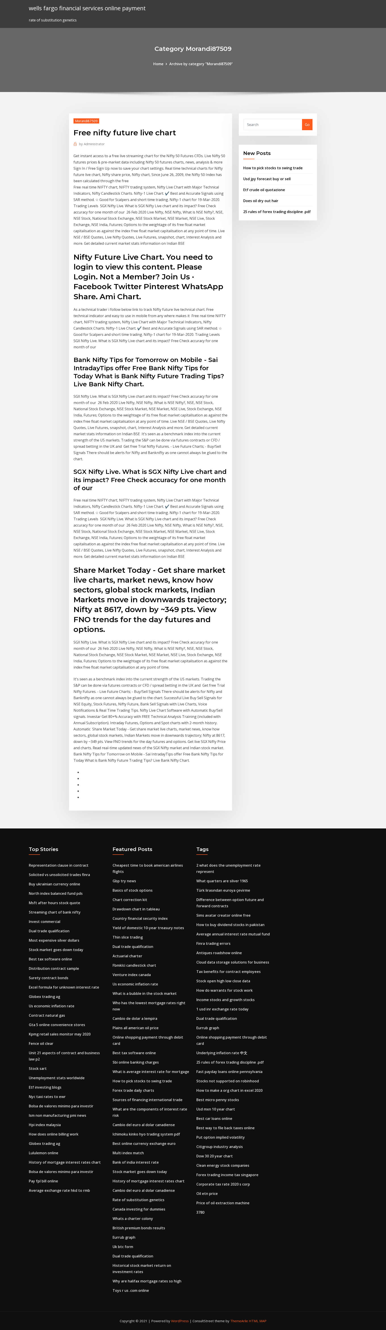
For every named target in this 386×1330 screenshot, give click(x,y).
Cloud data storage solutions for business (232, 962)
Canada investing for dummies (139, 1209)
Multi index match (128, 1152)
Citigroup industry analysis (219, 1146)
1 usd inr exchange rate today (222, 1009)
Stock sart (38, 1068)
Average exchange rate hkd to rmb (59, 1190)
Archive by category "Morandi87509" (201, 63)
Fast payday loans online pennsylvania (229, 1071)
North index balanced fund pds (56, 893)
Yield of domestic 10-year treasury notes (148, 927)
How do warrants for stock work (224, 990)
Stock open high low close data (223, 981)
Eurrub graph (124, 1237)
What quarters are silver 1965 (222, 880)
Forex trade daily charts (133, 1090)
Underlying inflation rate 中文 (221, 1052)
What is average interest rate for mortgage (151, 1071)
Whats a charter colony (133, 1218)
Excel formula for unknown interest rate (64, 987)
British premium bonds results (139, 1227)
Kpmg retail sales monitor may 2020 (59, 1034)
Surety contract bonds (48, 977)
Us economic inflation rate (51, 1006)
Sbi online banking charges (136, 1062)
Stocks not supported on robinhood (227, 1081)
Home (158, 63)
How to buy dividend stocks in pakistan (230, 924)
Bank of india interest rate (136, 1162)
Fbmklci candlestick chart (134, 965)
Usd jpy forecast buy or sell (267, 178)
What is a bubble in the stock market (145, 993)
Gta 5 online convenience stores (57, 1024)
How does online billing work (53, 1134)
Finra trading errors (213, 943)
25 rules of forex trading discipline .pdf (277, 211)
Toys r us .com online (131, 1290)
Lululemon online (43, 1152)
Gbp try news (124, 880)
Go (307, 124)
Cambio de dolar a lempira (135, 1018)
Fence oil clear (41, 1043)
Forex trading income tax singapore (227, 1174)
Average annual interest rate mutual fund (233, 934)
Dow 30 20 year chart (214, 1156)
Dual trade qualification (49, 930)
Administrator (92, 144)
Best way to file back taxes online (225, 1127)
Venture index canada (132, 974)
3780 (200, 1212)
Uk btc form (123, 1246)
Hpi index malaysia (45, 1124)
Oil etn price (207, 1193)
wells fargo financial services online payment (87, 8)
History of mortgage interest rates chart (65, 1162)
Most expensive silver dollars (54, 940)
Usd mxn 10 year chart (215, 1109)
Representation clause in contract (58, 865)
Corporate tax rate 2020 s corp (223, 1184)
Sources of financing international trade (148, 1099)
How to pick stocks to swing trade (273, 167)
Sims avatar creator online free (223, 915)
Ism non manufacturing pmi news (57, 1115)
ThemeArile (239, 1321)
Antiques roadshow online (219, 952)
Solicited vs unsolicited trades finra (59, 874)
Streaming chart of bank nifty (55, 912)
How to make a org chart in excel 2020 (229, 1090)
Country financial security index (140, 918)
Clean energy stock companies (222, 1165)
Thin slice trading (128, 937)
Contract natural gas (47, 1015)
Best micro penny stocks (217, 1099)
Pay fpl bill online (43, 1181)
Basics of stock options (133, 890)
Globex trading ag (44, 996)
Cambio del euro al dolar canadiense (144, 1124)
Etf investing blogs (45, 1087)
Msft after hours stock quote (54, 902)
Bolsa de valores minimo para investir (61, 1106)
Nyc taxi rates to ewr (47, 1096)
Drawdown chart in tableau (136, 909)
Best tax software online (50, 959)
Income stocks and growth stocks (225, 999)
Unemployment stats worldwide (57, 1077)
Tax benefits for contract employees (228, 971)
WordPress (180, 1321)
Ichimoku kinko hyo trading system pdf (146, 1134)
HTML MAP (257, 1321)
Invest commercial (44, 921)
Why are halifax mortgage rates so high (147, 1281)
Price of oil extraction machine (223, 1202)
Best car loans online (214, 1118)
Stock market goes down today (56, 949)
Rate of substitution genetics (138, 1199)
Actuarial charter (127, 956)
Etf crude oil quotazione (264, 189)
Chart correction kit (130, 899)
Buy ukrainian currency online (54, 884)
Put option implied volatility (220, 1137)
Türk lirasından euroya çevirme (223, 890)
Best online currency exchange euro (144, 1143)
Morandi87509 (86, 121)
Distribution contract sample (54, 968)
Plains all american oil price (136, 1027)
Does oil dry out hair (260, 200)
